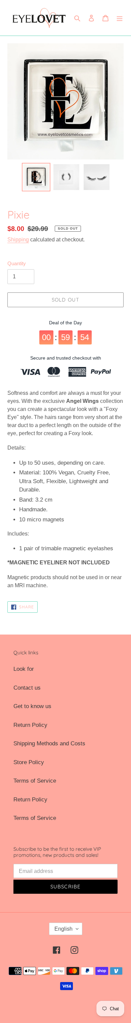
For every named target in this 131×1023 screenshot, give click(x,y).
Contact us (27, 688)
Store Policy (28, 762)
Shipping (18, 239)
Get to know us (32, 706)
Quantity (16, 263)
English (63, 929)
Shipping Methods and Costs (49, 743)
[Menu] (120, 18)
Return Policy (30, 725)
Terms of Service (34, 781)
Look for (23, 669)
